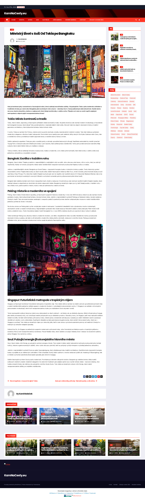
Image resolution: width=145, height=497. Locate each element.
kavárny (125, 108)
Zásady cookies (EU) (97, 20)
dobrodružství (115, 104)
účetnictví (119, 137)
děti (134, 104)
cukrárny (113, 101)
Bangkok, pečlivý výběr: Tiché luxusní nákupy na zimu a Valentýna (21, 418)
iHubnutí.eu (70, 493)
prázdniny (133, 118)
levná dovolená (115, 111)
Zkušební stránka (136, 484)
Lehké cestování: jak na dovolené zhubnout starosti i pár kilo (127, 71)
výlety (132, 127)
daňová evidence (123, 101)
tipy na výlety (124, 127)
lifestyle (124, 111)
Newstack (28, 484)
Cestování (93, 493)
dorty (122, 104)
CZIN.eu (86, 493)
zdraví (123, 134)
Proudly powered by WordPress (12, 484)
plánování (113, 118)
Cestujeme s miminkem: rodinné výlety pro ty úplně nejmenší (128, 38)
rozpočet (119, 124)
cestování (132, 98)
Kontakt (83, 20)
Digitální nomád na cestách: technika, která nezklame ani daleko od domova (128, 50)
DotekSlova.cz (78, 493)
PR (121, 34)
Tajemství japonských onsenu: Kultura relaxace (87, 417)
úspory (113, 137)
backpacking (114, 98)
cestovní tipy (124, 98)
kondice (132, 108)
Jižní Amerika (57, 20)
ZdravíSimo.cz (62, 493)
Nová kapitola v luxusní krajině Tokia (24, 381)
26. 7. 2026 (46, 453)
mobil (112, 114)
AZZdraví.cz (53, 493)
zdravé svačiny (115, 134)
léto (135, 111)
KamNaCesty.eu (15, 13)
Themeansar (36, 484)
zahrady (126, 131)
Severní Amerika (70, 20)
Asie (37, 20)
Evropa (21, 20)
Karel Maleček (22, 39)
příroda (122, 121)
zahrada (120, 131)
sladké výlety (128, 124)
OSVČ (125, 114)
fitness (119, 108)
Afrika (30, 20)
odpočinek (119, 114)
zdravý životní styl (132, 134)
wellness (113, 131)
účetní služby (128, 137)
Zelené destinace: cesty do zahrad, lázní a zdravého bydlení (128, 60)
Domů (13, 20)
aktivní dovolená (115, 95)
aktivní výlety (126, 95)
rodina (113, 124)
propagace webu (123, 118)
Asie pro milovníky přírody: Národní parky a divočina (75, 381)
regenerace (129, 121)
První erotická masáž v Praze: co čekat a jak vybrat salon (127, 81)
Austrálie (45, 20)
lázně (130, 111)
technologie (114, 127)
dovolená (128, 104)
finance (113, 108)
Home (110, 484)
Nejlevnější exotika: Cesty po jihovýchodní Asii (54, 417)
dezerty (132, 101)
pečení (131, 114)
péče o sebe (114, 121)
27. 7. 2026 (12, 453)
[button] (136, 20)
